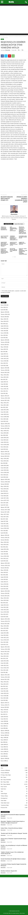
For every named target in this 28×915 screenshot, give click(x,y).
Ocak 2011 (3, 691)
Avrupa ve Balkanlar (5, 770)
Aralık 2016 (3, 526)
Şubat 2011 (3, 688)
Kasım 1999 (3, 760)
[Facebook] (2, 56)
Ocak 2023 (3, 356)
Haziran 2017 (4, 512)
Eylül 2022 (3, 365)
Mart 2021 (3, 407)
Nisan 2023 (3, 349)
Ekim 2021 (3, 391)
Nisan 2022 (3, 377)
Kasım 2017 (3, 500)
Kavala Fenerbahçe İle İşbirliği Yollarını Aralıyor (13, 859)
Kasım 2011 (3, 667)
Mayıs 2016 (3, 542)
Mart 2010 (3, 714)
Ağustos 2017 (4, 507)
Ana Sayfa (2, 36)
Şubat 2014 (3, 605)
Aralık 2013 (3, 609)
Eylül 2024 (3, 309)
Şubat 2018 (3, 493)
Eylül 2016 (3, 533)
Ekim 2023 (3, 335)
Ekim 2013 (3, 614)
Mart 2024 (3, 323)
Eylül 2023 (3, 337)
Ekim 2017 (3, 502)
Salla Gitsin (3, 789)
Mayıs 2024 (3, 319)
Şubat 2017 (3, 521)
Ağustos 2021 (4, 395)
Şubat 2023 (3, 353)
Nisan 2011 (3, 684)
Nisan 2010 (3, 712)
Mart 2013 (3, 630)
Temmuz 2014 (4, 593)
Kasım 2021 (3, 388)
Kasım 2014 (3, 584)
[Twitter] (5, 56)
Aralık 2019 (3, 442)
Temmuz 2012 (4, 649)
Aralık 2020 (3, 414)
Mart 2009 (3, 742)
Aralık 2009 (3, 721)
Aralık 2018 (3, 470)
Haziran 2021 (4, 400)
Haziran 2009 (4, 735)
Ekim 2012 (3, 642)
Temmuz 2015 (4, 565)
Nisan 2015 (3, 572)
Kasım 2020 (3, 416)
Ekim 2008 (3, 753)
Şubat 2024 (3, 326)
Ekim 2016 (3, 530)
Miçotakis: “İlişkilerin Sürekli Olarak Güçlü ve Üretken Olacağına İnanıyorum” (12, 822)
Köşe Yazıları (4, 786)
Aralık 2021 (3, 386)
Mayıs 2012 (3, 653)
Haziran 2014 (4, 595)
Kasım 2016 (3, 528)
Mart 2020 (3, 435)
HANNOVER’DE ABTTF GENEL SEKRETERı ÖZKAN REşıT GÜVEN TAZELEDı (4, 244)
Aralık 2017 (3, 498)
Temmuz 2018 (4, 481)
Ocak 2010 (3, 719)
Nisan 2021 (3, 405)
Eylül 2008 (3, 756)
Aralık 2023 (3, 330)
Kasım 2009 (3, 723)
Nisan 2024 (3, 321)
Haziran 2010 (4, 707)
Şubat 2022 (3, 381)
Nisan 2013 (3, 628)
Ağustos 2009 (4, 730)
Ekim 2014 (3, 586)
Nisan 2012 (3, 656)
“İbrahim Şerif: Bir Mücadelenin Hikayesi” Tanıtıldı (14, 833)
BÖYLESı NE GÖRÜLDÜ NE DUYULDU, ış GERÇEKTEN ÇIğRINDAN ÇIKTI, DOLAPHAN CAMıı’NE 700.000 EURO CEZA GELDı (22, 230)
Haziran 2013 (4, 623)
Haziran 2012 (4, 651)
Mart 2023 (3, 351)
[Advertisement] (14, 20)
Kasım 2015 (3, 556)
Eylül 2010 (3, 700)
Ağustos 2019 (4, 451)
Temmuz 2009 (4, 732)
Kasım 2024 (3, 305)
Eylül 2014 (3, 588)
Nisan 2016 (3, 544)
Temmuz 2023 (4, 342)
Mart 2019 (3, 463)
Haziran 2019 (4, 456)
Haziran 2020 (4, 428)
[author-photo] (14, 209)
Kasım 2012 (3, 639)
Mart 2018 (3, 491)
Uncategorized (4, 798)
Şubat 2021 (3, 409)
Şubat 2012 (3, 660)
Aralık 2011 (3, 665)
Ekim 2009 (3, 726)
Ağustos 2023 (4, 340)
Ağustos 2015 (4, 563)
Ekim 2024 (3, 307)
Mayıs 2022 (3, 374)
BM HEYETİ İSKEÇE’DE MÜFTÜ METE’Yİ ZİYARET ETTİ (7, 198)
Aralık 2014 (3, 581)
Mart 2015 (3, 574)
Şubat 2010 (3, 716)
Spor (2, 791)
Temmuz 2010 (4, 705)
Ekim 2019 (3, 447)
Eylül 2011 (3, 672)
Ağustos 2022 (4, 367)
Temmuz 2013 (4, 621)
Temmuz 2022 (4, 370)
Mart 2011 (3, 686)
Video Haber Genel (5, 802)
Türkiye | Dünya (4, 795)
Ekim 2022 (3, 363)
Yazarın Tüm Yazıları (18, 223)
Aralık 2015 (3, 553)
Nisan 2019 (3, 460)
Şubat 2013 (3, 633)
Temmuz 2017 (4, 509)
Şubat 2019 (3, 465)
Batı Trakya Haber (5, 782)
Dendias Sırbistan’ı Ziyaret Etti (9, 871)
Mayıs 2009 (3, 737)
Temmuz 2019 (4, 453)
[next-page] (15, 257)
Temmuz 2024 (4, 314)
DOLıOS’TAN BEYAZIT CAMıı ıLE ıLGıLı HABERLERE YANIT (13, 250)
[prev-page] (13, 257)
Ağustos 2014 (4, 591)
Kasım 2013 (3, 612)
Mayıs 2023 (3, 347)
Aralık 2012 (3, 637)
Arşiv (7, 36)
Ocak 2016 (3, 551)
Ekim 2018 (3, 474)
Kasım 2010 (3, 695)
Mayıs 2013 (3, 626)
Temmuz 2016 (4, 537)
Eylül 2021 (3, 393)
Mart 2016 (3, 546)
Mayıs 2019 (3, 458)
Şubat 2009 (3, 744)
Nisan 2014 (3, 600)
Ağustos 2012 (4, 646)
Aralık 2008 (3, 749)
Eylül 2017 (3, 505)
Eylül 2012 (3, 644)
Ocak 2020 (3, 440)
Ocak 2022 (3, 384)
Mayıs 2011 (3, 681)
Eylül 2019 (3, 449)
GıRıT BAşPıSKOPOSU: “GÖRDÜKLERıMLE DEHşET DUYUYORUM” (13, 228)
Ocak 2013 (3, 635)
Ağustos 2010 (4, 702)
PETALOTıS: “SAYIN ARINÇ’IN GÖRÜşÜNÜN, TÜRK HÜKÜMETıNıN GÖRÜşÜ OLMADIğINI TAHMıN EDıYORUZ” (23, 251)
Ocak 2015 (3, 579)
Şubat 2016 (3, 549)
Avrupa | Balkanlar (5, 772)
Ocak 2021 (3, 412)
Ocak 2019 (3, 467)
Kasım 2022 (3, 360)
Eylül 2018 (3, 477)
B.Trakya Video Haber (6, 775)
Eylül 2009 (3, 728)
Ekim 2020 (3, 419)
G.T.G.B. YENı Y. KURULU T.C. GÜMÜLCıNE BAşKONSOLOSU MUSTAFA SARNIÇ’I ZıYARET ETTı (4, 251)
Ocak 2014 (3, 607)
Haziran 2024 (4, 316)
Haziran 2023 (4, 344)
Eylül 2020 (3, 421)
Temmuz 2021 (4, 398)
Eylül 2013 (3, 616)
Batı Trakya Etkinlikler (6, 779)
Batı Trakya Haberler (5, 784)
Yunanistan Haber (5, 805)
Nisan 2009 (3, 739)
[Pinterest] (9, 56)
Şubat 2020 (3, 437)
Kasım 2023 (3, 333)
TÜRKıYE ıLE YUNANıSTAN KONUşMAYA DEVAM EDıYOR (4, 228)
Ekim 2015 (3, 558)
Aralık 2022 (3, 358)
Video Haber (3, 800)
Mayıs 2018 (3, 486)
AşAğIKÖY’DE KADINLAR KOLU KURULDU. (22, 243)
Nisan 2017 (3, 516)
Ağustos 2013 (4, 619)
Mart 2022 (3, 379)
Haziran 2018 (4, 484)
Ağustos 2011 (4, 674)
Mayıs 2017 (3, 514)
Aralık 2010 (3, 693)
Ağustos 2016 (4, 535)
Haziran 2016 (4, 540)
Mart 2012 (3, 658)
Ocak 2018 (3, 495)
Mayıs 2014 (3, 598)
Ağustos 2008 (4, 758)
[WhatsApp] (13, 56)
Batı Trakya (3, 777)
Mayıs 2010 (3, 709)
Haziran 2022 (4, 372)
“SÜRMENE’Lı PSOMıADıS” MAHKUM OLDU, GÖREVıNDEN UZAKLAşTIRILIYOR (13, 237)
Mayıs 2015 (3, 570)
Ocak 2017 (3, 523)
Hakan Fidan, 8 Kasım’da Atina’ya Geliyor (11, 828)
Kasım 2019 (3, 444)
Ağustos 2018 (4, 479)
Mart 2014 (3, 602)
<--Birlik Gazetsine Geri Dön (14, 911)
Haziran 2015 (4, 567)
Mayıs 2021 (3, 402)
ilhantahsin (7, 50)
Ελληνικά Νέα (4, 807)
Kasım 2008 (3, 751)
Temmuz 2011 (4, 677)
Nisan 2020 (3, 433)
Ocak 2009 (3, 746)
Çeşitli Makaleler (8, 223)
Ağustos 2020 (4, 423)
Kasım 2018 (3, 472)
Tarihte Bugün (4, 793)
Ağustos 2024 (4, 312)
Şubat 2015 (3, 577)
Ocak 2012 (3, 663)
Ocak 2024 (3, 328)
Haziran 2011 (4, 679)
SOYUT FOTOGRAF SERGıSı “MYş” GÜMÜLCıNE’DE (4, 236)
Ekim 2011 (3, 670)
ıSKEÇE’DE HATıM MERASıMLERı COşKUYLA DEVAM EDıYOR (13, 244)
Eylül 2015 (3, 560)
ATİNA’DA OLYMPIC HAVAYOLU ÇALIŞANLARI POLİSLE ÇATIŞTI (21, 199)
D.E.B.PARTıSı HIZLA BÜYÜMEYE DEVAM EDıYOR (23, 236)
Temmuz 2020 (4, 426)
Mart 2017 (3, 519)
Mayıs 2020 (3, 430)
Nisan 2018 (3, 488)
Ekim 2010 (3, 698)
